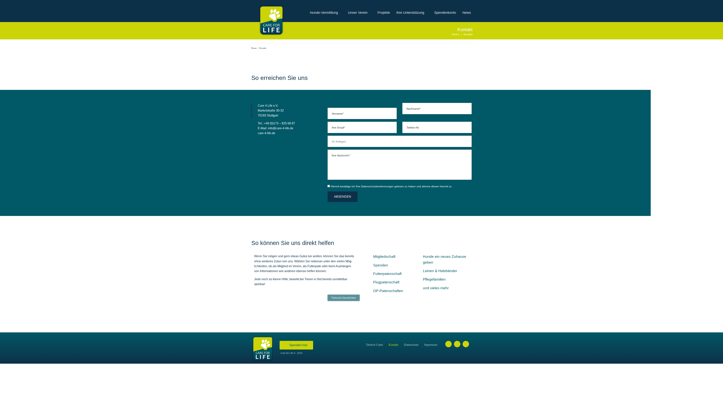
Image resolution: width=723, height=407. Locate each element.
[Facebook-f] (448, 344)
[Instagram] (457, 344)
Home (455, 34)
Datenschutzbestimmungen (377, 186)
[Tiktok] (466, 344)
